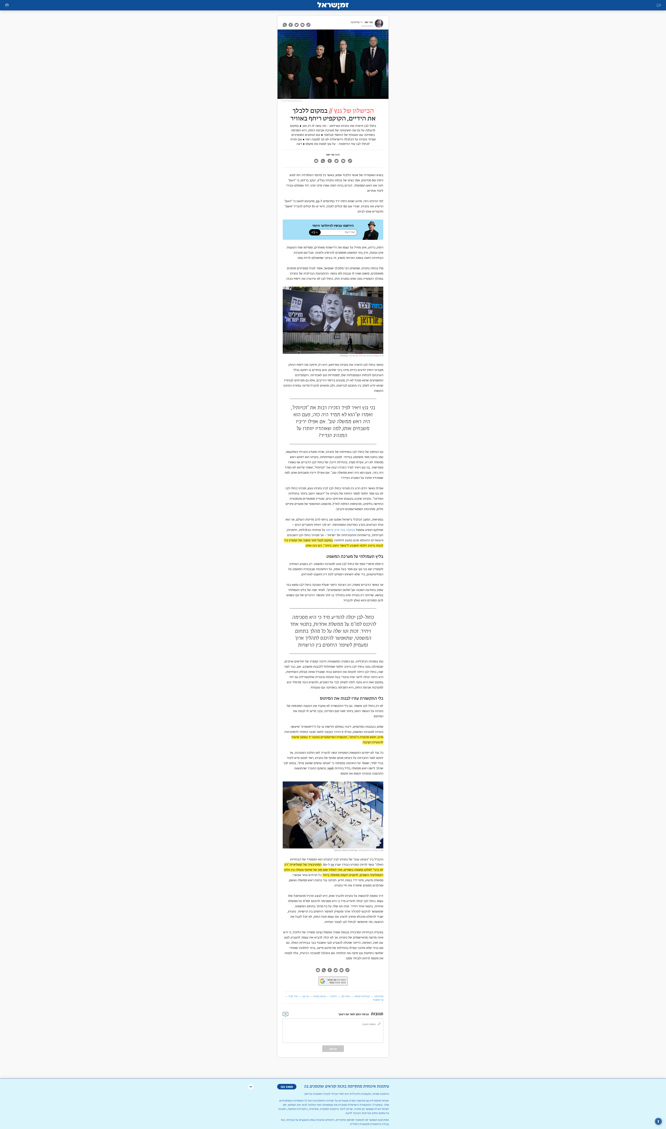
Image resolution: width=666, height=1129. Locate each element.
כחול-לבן (345, 996)
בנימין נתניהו (319, 996)
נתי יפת (369, 22)
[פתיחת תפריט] (7, 5)
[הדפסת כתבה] (316, 161)
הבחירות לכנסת (362, 996)
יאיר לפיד (293, 996)
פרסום (333, 1049)
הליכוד (333, 996)
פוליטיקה (355, 22)
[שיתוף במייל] (302, 25)
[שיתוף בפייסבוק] (291, 25)
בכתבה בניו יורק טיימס (340, 530)
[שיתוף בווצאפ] (285, 25)
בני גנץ (305, 996)
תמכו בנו (287, 1086)
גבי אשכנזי (378, 1000)
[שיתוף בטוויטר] (297, 25)
